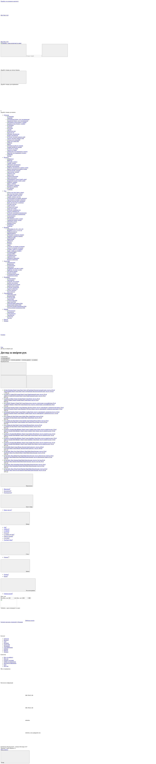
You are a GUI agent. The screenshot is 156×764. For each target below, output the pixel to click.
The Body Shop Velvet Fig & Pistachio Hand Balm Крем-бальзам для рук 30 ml (25, 470)
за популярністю (5, 358)
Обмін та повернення (10, 661)
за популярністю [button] (5, 360)
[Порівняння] (13, 77)
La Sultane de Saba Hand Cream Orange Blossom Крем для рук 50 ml (22, 426)
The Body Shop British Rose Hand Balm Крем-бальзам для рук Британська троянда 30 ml (28, 457)
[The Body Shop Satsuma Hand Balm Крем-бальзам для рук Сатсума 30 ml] (79, 460)
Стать (27, 554)
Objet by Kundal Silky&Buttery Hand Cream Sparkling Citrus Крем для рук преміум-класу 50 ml (29, 439)
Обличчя (6, 115)
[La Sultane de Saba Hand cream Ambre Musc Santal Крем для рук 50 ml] (79, 416)
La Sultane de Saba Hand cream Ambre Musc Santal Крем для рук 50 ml (23, 417)
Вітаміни (6, 227)
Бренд (27, 524)
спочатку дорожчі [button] (26, 360)
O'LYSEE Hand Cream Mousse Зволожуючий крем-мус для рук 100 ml (23, 448)
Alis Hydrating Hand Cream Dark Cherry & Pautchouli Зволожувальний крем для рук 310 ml (28, 391)
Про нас (6, 659)
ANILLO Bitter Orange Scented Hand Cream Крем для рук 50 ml (21, 400)
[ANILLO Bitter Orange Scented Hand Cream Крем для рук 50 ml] (79, 399)
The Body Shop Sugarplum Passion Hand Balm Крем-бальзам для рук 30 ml (24, 466)
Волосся (6, 157)
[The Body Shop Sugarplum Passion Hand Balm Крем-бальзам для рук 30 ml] (79, 464)
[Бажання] (78, 63)
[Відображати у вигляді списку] (39, 381)
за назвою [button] (34, 360)
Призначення (29, 486)
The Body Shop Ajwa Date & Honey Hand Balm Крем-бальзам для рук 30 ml (24, 453)
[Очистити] (55, 50)
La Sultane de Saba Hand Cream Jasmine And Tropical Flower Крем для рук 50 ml (25, 422)
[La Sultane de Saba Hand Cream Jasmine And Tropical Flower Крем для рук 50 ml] (79, 420)
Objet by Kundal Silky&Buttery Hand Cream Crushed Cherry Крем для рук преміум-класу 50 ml (29, 431)
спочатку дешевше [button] (15, 360)
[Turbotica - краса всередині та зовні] (9, 606)
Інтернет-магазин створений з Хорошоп (12, 622)
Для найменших (8, 293)
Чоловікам (7, 277)
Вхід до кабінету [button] (8, 657)
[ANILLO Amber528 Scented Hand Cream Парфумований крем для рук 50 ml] (79, 394)
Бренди (6, 319)
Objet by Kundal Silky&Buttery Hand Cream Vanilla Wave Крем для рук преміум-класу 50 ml (29, 444)
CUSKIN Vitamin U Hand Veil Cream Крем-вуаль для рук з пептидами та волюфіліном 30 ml (29, 404)
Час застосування (30, 590)
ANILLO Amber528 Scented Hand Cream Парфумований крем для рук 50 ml (25, 396)
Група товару (29, 506)
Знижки (6, 321)
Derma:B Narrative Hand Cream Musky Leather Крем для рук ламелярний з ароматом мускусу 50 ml (31, 413)
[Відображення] (13, 368)
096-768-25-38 (4, 15)
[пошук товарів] (13, 50)
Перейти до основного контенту (10, 1)
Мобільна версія (29, 620)
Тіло (5, 191)
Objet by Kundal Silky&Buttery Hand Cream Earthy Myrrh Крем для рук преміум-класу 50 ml (29, 435)
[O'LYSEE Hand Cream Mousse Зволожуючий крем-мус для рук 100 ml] (79, 447)
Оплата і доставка (9, 660)
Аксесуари (7, 261)
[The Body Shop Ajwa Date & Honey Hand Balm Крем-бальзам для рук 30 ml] (79, 451)
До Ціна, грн (18, 598)
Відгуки (6, 666)
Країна (27, 571)
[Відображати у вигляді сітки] (13, 381)
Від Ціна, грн (4, 598)
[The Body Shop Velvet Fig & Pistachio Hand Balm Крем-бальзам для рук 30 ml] (79, 469)
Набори (6, 309)
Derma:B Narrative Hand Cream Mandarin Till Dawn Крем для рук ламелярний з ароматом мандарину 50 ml (33, 409)
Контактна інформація (10, 663)
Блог (5, 664)
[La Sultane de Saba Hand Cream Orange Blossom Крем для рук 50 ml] (79, 425)
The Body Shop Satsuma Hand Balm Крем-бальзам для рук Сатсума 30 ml (24, 461)
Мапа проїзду (4, 749)
